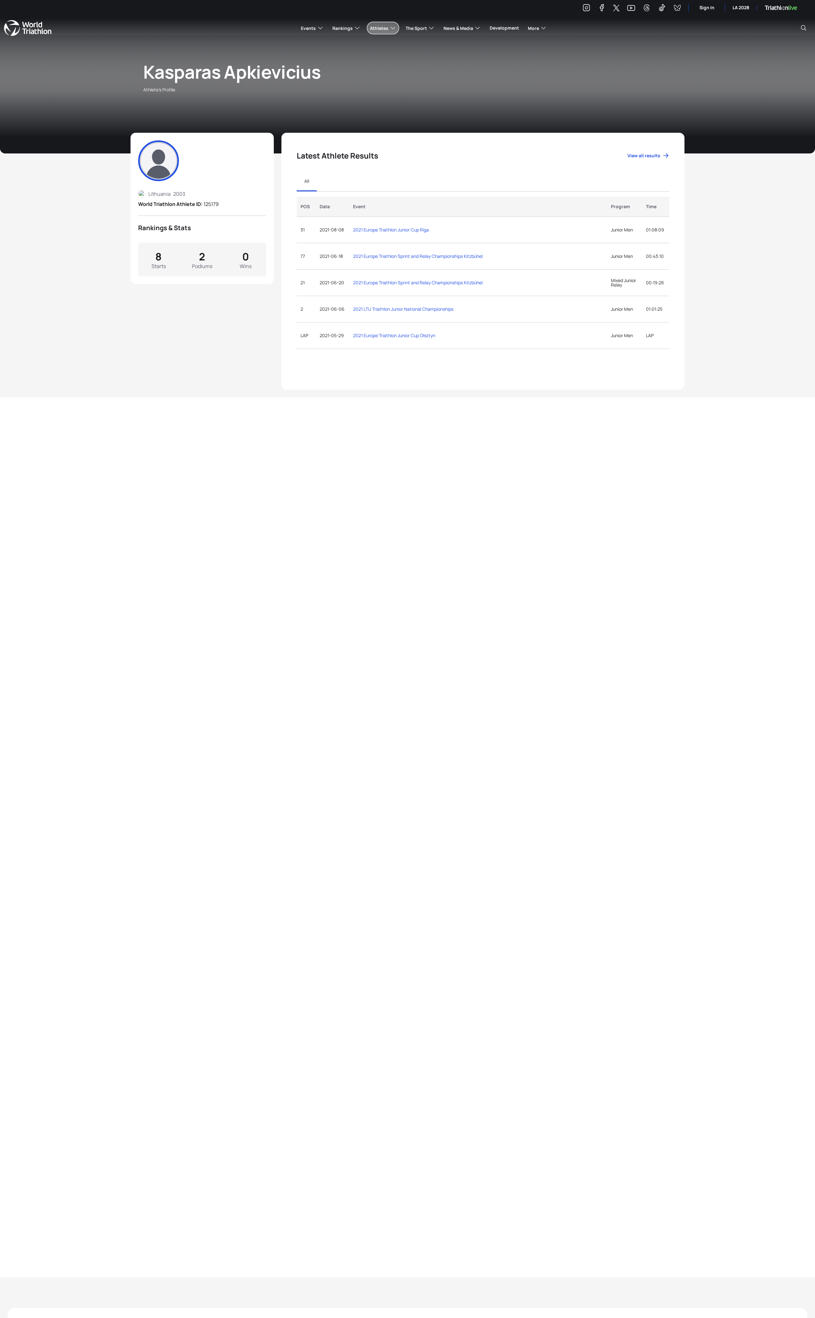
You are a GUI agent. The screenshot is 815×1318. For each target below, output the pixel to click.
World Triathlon (28, 28)
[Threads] (646, 9)
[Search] (803, 28)
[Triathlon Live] (781, 7)
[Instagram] (586, 9)
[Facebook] (602, 9)
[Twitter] (616, 8)
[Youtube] (631, 8)
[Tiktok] (662, 9)
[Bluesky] (677, 9)
